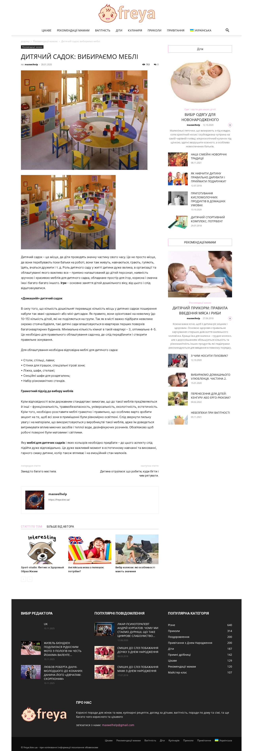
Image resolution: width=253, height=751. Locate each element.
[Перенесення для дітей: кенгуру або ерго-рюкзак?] (178, 399)
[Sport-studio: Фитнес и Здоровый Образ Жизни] (42, 549)
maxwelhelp (31, 64)
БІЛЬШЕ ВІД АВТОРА (60, 526)
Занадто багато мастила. (39, 471)
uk (46, 624)
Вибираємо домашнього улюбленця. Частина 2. (210, 376)
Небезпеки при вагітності (210, 412)
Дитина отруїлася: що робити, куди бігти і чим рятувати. (129, 473)
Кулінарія (135, 30)
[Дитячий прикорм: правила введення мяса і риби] (200, 274)
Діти (119, 30)
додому (25, 41)
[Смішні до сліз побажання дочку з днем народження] (104, 653)
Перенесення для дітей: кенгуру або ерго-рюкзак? (210, 395)
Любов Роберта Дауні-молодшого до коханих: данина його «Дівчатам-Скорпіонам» (63, 673)
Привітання (175, 30)
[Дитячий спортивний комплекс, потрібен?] (178, 222)
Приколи (154, 30)
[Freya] (126, 13)
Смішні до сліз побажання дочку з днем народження (137, 650)
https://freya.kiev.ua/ (59, 499)
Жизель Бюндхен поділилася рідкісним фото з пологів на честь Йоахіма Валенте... (62, 649)
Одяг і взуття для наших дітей (200, 109)
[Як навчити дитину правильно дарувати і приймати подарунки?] (178, 178)
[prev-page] (23, 579)
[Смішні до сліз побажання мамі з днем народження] (104, 672)
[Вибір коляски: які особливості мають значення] (137, 549)
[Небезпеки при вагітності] (178, 418)
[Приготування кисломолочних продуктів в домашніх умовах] (178, 198)
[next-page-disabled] (29, 579)
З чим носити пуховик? (209, 356)
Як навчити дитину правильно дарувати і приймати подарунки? (208, 177)
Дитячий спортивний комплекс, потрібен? (208, 219)
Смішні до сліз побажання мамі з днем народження (137, 669)
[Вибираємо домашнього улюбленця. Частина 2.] (178, 380)
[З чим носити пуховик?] (178, 361)
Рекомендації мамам (73, 30)
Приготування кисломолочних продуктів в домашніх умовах (208, 199)
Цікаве (46, 30)
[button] (227, 31)
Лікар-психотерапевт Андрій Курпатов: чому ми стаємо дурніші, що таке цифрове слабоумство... (137, 630)
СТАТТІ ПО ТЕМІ (31, 526)
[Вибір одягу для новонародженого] (200, 81)
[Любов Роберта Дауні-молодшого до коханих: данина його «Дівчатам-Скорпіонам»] (31, 672)
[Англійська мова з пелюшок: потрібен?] (89, 549)
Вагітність (102, 30)
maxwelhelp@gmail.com (118, 725)
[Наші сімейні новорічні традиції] (178, 159)
